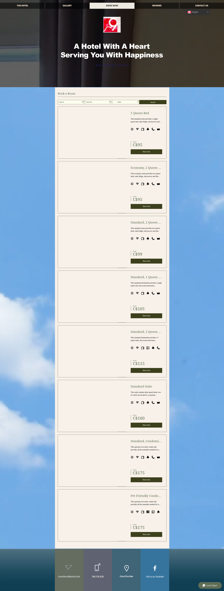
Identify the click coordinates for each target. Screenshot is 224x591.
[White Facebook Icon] (154, 568)
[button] (67, 6)
